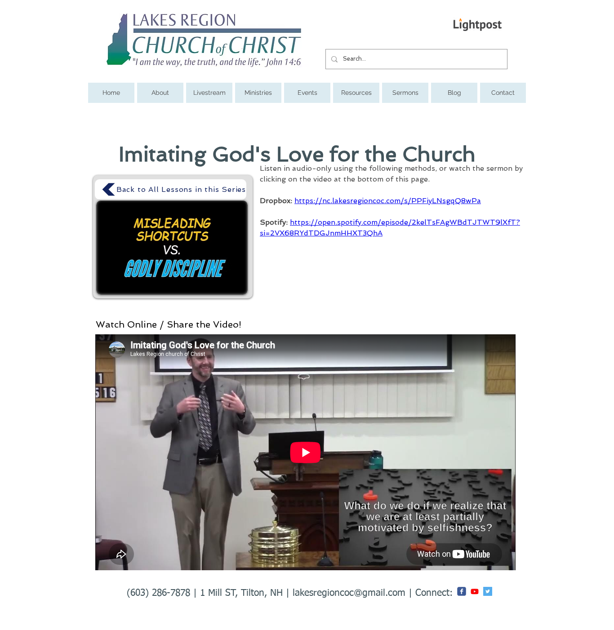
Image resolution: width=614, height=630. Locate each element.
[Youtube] (474, 591)
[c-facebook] (461, 591)
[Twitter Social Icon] (487, 591)
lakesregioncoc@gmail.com (349, 593)
